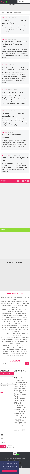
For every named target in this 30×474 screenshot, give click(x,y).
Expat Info (18, 404)
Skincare (22, 428)
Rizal (25, 422)
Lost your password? (11, 447)
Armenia (15, 384)
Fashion (4, 155)
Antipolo (25, 382)
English (22, 1)
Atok (19, 384)
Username (2, 438)
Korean (22, 411)
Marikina (16, 413)
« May (1, 392)
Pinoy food (16, 418)
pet (25, 416)
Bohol (23, 388)
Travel (18, 430)
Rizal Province (18, 424)
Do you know (24, 394)
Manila (25, 411)
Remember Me (11, 445)
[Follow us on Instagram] (20, 181)
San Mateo (19, 426)
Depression (17, 394)
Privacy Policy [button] (6, 468)
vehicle (23, 430)
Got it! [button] (10, 470)
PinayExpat (12, 458)
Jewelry (15, 411)
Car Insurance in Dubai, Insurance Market (15, 298)
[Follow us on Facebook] (18, 181)
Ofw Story (19, 415)
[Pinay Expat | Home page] (5, 2)
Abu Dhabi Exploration (19, 380)
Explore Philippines (19, 406)
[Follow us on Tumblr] (28, 181)
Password (2, 442)
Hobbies (16, 409)
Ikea (26, 409)
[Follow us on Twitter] (23, 181)
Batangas (24, 386)
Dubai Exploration (19, 397)
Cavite (20, 390)
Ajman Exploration (18, 382)
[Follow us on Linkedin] (25, 181)
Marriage (21, 413)
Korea (18, 411)
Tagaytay (15, 430)
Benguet (16, 388)
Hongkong (21, 409)
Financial (24, 407)
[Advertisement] (15, 205)
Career (16, 390)
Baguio (20, 386)
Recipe (20, 422)
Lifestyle (4, 18)
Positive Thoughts (20, 419)
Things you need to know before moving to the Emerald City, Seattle (14, 44)
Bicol (20, 388)
